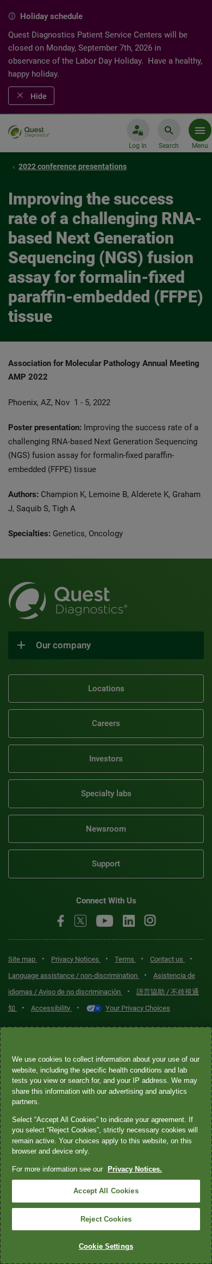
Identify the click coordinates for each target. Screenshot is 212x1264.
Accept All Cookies (105, 1191)
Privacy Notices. (135, 1169)
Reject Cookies (106, 1219)
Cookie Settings (106, 1246)
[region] (106, 1145)
